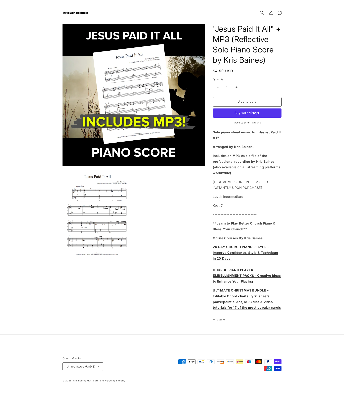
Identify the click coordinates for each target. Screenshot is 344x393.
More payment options (247, 122)
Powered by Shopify (113, 380)
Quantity (218, 79)
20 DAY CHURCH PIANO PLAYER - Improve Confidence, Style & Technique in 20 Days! (245, 252)
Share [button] (221, 320)
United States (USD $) (81, 366)
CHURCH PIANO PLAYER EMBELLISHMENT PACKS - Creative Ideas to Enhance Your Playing (247, 276)
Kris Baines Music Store (87, 380)
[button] (262, 12)
